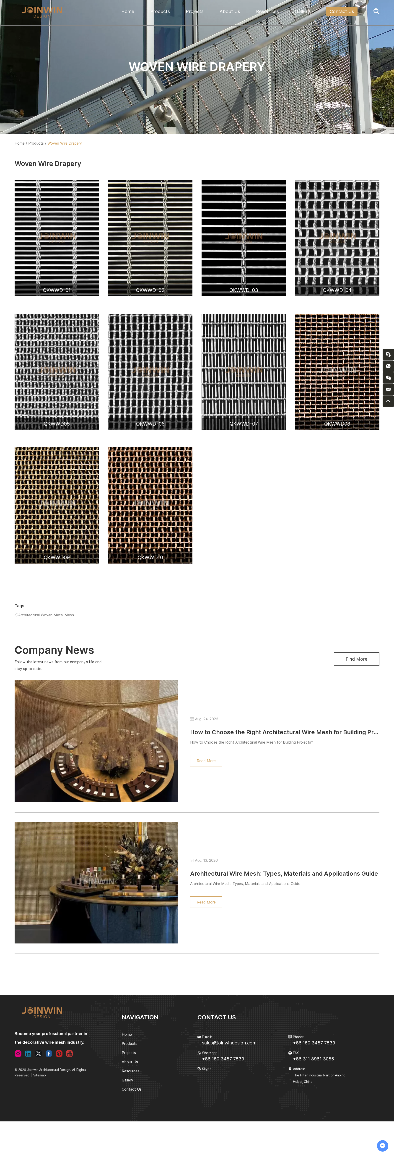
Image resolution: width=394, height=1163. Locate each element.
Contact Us (342, 11)
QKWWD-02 (150, 290)
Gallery (302, 11)
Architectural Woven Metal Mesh (46, 615)
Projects (195, 11)
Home (127, 11)
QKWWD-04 (337, 290)
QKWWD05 (57, 424)
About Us (230, 11)
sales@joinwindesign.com (229, 1043)
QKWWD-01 (57, 290)
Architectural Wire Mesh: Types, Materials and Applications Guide (284, 873)
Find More (357, 659)
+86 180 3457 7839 (223, 1059)
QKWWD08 (337, 424)
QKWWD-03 (243, 290)
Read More (206, 760)
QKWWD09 (57, 557)
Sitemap (39, 1075)
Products (160, 11)
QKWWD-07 (244, 424)
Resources (267, 11)
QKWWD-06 (150, 424)
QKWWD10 (150, 557)
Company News (54, 650)
